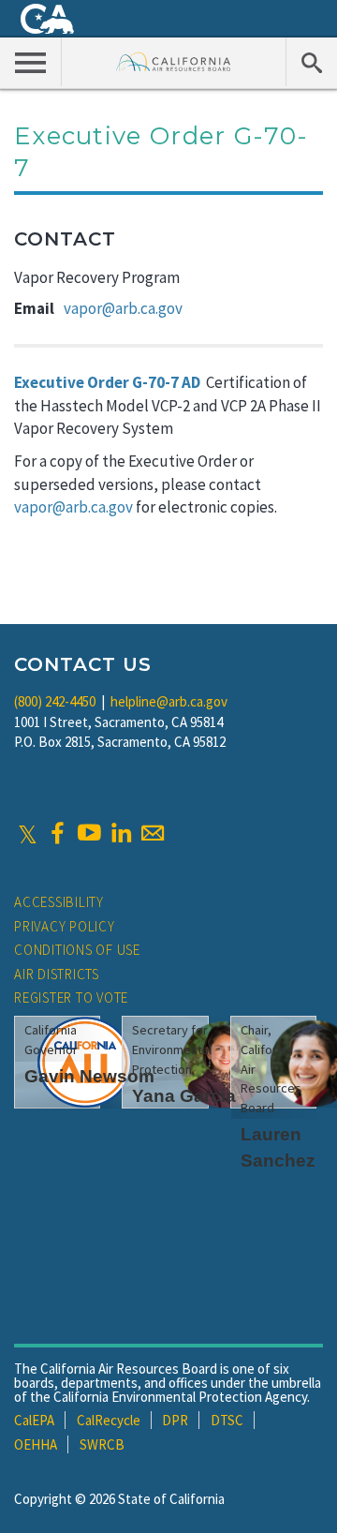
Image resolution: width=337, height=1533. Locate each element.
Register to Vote (71, 997)
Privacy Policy (64, 926)
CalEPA (34, 1420)
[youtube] (89, 833)
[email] (152, 833)
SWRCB (102, 1444)
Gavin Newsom (89, 1076)
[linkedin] (121, 833)
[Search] (311, 61)
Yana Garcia (184, 1096)
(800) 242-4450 (54, 701)
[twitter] (27, 833)
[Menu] (31, 61)
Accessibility (59, 902)
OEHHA (35, 1444)
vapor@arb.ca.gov (123, 308)
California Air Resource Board (173, 61)
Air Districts (56, 974)
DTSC (227, 1420)
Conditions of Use (77, 950)
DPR (175, 1420)
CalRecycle (108, 1420)
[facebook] (57, 833)
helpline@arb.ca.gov (168, 701)
